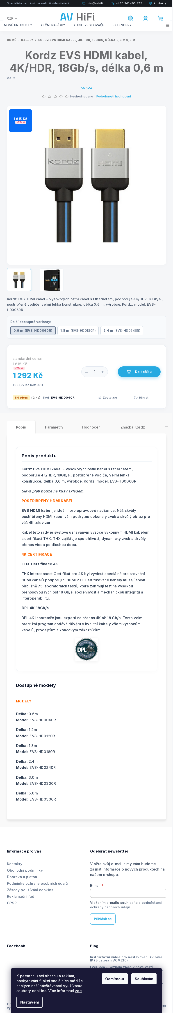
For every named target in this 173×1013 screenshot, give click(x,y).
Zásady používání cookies (30, 890)
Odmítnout (114, 979)
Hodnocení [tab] (92, 427)
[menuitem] (18, 25)
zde (78, 990)
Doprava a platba (22, 877)
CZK (10, 18)
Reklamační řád (20, 896)
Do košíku (143, 372)
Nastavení (29, 1002)
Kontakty (15, 864)
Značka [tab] (133, 427)
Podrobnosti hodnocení (113, 96)
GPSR (12, 903)
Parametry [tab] (54, 427)
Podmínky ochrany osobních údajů (37, 883)
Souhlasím (144, 979)
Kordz (86, 87)
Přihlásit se (103, 919)
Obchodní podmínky (25, 870)
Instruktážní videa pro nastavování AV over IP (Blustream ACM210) (126, 959)
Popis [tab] (21, 427)
